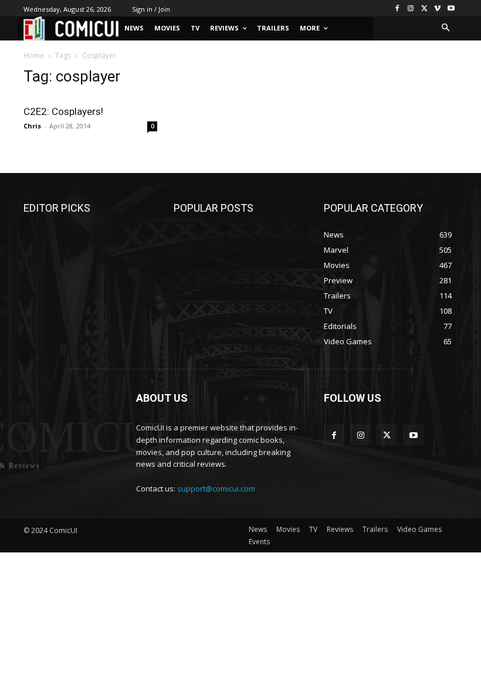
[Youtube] (451, 8)
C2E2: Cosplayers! (63, 111)
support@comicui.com (216, 488)
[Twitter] (424, 8)
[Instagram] (411, 8)
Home (33, 55)
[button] (446, 28)
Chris (32, 125)
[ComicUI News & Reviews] (71, 28)
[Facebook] (397, 8)
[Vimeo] (437, 8)
